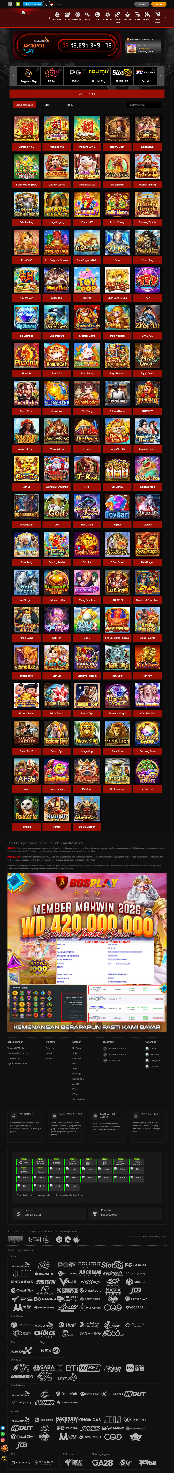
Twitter (153, 1048)
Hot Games (57, 19)
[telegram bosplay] (2, 1427)
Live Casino (77, 19)
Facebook (155, 1054)
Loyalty (49, 1053)
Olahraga (107, 19)
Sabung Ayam (157, 21)
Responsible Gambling (17, 1053)
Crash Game (117, 21)
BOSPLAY (11, 848)
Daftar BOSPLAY (13, 857)
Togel (97, 19)
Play (28, 50)
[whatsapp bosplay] (2, 1433)
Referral (49, 1058)
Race (87, 19)
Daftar (158, 4)
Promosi (50, 1048)
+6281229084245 (118, 1048)
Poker (137, 19)
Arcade (127, 19)
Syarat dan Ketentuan (17, 1063)
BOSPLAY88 (114, 1060)
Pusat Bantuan (14, 1058)
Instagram (155, 1060)
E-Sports (147, 19)
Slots (67, 19)
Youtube (154, 1066)
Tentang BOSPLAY (15, 1048)
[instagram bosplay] (2, 1439)
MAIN (59, 128)
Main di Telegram (34, 4)
